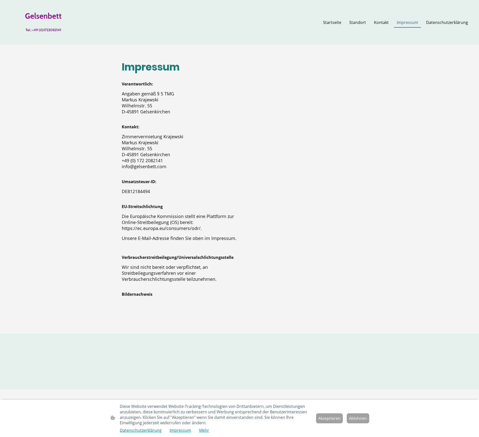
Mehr (204, 430)
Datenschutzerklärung (141, 430)
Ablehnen (358, 418)
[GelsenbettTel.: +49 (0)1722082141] (43, 39)
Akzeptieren (329, 418)
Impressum (180, 430)
